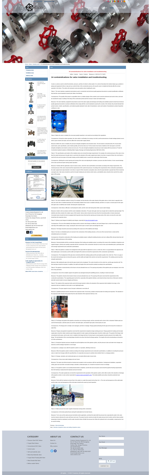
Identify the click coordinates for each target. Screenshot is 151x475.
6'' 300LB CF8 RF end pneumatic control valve (41, 106)
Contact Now (36, 235)
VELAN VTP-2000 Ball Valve (33, 249)
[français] (121, 1)
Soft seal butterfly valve (34, 452)
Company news (30, 70)
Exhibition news (30, 73)
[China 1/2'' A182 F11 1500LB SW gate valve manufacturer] (31, 86)
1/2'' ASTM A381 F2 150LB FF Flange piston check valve (41, 152)
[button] (73, 61)
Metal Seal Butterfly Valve (35, 454)
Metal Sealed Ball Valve (34, 460)
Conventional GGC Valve (34, 446)
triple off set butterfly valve (91, 220)
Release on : (92, 74)
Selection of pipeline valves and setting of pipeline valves (66, 427)
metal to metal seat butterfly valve (84, 375)
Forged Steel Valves (33, 443)
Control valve (31, 449)
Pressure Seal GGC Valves (35, 440)
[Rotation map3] (75, 62)
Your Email (102, 442)
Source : (81, 74)
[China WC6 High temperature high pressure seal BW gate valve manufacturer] (31, 98)
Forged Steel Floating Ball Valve (36, 457)
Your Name (102, 436)
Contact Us (120, 8)
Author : (72, 74)
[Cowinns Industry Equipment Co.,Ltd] (34, 7)
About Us (52, 440)
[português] (118, 1)
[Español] (124, 1)
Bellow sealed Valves (33, 463)
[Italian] (111, 1)
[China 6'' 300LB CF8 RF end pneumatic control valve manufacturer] (31, 109)
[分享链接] (31, 232)
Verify (100, 458)
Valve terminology (59, 425)
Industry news (36, 64)
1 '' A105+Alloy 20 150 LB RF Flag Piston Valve (41, 141)
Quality (104, 8)
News (112, 8)
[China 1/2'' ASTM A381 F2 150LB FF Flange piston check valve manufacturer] (31, 155)
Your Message (103, 448)
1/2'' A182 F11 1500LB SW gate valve (41, 84)
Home (71, 8)
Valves (88, 8)
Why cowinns (53, 446)
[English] (108, 1)
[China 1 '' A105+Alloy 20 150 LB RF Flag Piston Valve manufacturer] (31, 144)
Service (96, 8)
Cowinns (79, 8)
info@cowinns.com (49, 1)
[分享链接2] (27, 232)
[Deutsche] (115, 1)
